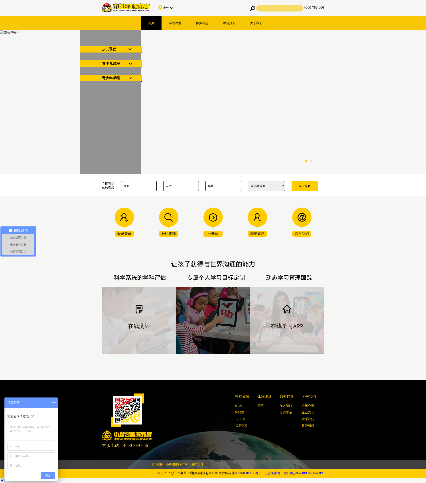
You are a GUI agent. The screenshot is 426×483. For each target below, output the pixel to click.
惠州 (166, 8)
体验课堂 (202, 23)
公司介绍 (308, 405)
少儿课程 (109, 49)
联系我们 (308, 419)
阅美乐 (196, 464)
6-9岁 (239, 405)
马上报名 (304, 186)
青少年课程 (111, 78)
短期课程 (241, 425)
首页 (151, 23)
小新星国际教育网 (176, 464)
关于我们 (256, 23)
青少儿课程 (111, 63)
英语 (260, 405)
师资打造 (229, 23)
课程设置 (175, 23)
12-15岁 (240, 419)
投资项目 (308, 425)
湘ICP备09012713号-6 (246, 473)
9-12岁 (239, 412)
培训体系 (286, 412)
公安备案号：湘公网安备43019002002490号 (294, 473)
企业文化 (308, 412)
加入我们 (286, 405)
